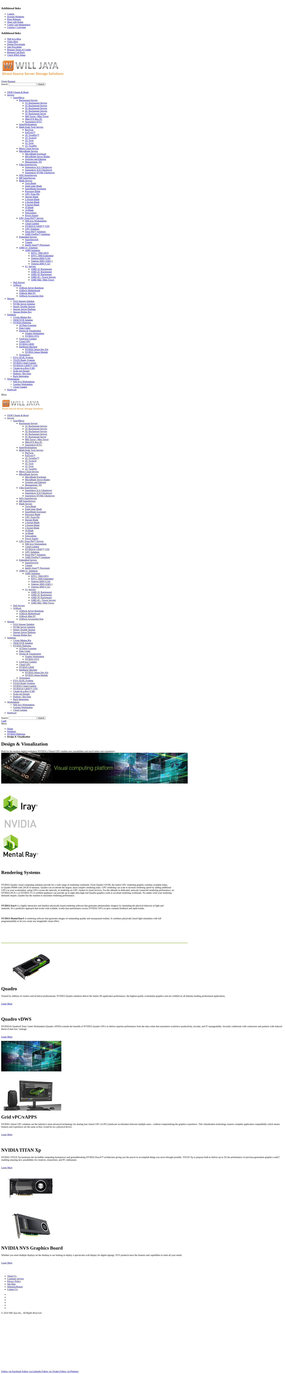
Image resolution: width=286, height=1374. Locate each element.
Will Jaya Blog (14, 39)
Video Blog (12, 41)
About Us (11, 1276)
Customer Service (15, 1278)
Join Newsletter (14, 47)
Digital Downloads (16, 44)
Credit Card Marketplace (18, 24)
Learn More (6, 1003)
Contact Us (12, 1289)
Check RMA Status (16, 55)
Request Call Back (16, 52)
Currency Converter (16, 27)
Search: (4, 84)
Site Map (11, 1284)
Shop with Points (15, 22)
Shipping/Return (15, 1286)
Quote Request (8, 81)
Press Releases (14, 19)
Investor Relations (15, 16)
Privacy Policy (14, 1281)
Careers (10, 14)
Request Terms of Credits (19, 49)
